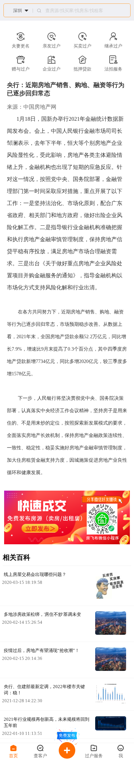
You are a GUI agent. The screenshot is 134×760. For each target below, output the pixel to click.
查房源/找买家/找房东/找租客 (74, 11)
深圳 (17, 10)
